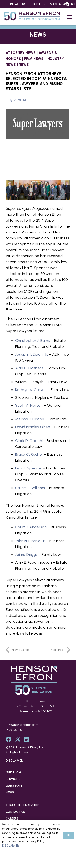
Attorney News (21, 53)
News (24, 64)
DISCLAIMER (14, 760)
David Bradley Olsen (32, 427)
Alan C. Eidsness (29, 368)
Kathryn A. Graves (30, 389)
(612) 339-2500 (15, 730)
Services (13, 779)
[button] (69, 16)
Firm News (34, 59)
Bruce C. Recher (29, 454)
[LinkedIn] (26, 739)
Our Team (13, 772)
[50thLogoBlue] (32, 17)
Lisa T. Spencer (28, 468)
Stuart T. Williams (30, 488)
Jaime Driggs (26, 554)
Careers (12, 818)
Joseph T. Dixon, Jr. (31, 354)
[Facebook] (8, 739)
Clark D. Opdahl (29, 440)
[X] (18, 739)
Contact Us (15, 812)
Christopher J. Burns (32, 340)
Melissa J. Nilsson (29, 419)
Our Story (14, 786)
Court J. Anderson (31, 527)
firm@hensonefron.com (22, 725)
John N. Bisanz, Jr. (30, 540)
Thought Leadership (22, 805)
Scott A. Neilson (29, 405)
